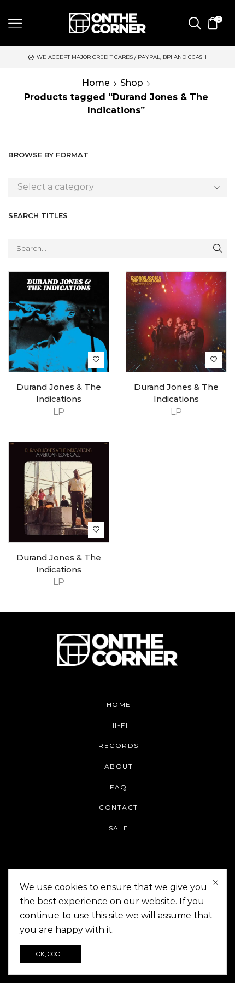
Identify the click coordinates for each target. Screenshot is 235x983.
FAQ (118, 787)
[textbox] (109, 187)
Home (96, 83)
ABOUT (118, 766)
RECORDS (118, 745)
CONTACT (118, 807)
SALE (119, 828)
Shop (131, 83)
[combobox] (117, 187)
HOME (119, 704)
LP (58, 412)
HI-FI (118, 725)
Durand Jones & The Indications (58, 393)
